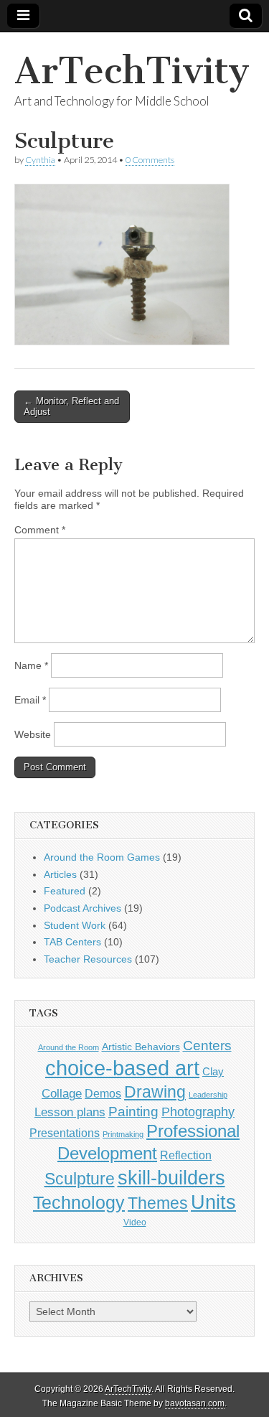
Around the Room (68, 1047)
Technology (79, 1202)
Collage (62, 1093)
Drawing (155, 1092)
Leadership (208, 1094)
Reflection (186, 1155)
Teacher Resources (88, 959)
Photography (198, 1111)
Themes (158, 1203)
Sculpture (79, 1178)
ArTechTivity (132, 71)
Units (213, 1202)
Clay (213, 1071)
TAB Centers (72, 942)
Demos (103, 1093)
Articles (60, 874)
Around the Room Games (102, 857)
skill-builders (171, 1177)
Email (30, 700)
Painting (133, 1111)
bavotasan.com (195, 1403)
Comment (39, 530)
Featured (64, 891)
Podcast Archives (82, 908)
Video (134, 1222)
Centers (207, 1045)
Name (31, 665)
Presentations (64, 1132)
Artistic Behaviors (141, 1046)
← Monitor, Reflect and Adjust (71, 407)
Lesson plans (69, 1112)
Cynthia (40, 159)
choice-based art (122, 1068)
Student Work (74, 925)
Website (32, 734)
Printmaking (123, 1134)
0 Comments (150, 159)
